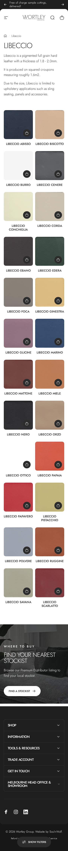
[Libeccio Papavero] (18, 497)
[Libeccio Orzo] (49, 415)
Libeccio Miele (50, 393)
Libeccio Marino (50, 352)
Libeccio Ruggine (50, 561)
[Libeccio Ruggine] (49, 541)
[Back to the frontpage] (5, 35)
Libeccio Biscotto (50, 144)
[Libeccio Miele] (49, 374)
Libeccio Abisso (18, 144)
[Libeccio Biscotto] (49, 124)
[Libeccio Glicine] (18, 333)
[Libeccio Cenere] (49, 165)
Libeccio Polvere (18, 561)
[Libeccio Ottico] (18, 456)
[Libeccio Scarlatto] (49, 582)
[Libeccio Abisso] (18, 124)
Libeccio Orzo (50, 434)
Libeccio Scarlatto (50, 604)
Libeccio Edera (50, 270)
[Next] (63, 4)
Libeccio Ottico (18, 475)
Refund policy (17, 838)
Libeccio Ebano (18, 270)
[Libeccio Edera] (49, 251)
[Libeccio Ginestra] (49, 292)
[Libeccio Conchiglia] (18, 206)
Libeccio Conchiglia (18, 228)
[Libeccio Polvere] (18, 541)
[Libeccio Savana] (18, 582)
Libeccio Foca (18, 311)
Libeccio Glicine (18, 352)
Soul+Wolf (55, 832)
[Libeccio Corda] (49, 206)
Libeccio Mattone (18, 393)
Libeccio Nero (18, 434)
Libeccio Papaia (50, 475)
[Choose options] (27, 133)
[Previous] (5, 4)
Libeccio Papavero (18, 516)
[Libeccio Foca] (18, 292)
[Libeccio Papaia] (49, 456)
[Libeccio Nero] (18, 415)
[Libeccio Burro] (18, 165)
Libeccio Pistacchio (49, 518)
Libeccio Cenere (50, 185)
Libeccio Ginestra (49, 311)
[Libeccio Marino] (49, 333)
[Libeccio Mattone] (18, 374)
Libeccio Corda (49, 226)
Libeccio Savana (18, 602)
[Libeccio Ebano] (18, 251)
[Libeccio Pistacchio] (49, 497)
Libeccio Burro (18, 185)
